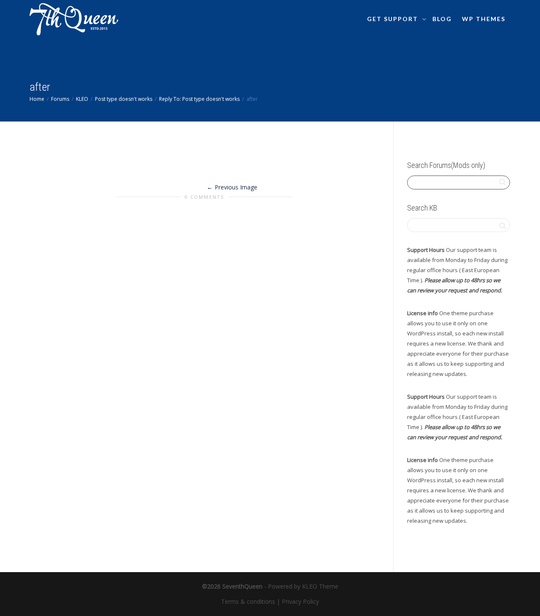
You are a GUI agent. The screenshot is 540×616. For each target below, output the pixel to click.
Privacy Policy (300, 601)
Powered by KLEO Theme (303, 586)
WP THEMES (483, 18)
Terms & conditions (248, 601)
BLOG (442, 18)
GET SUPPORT (393, 18)
